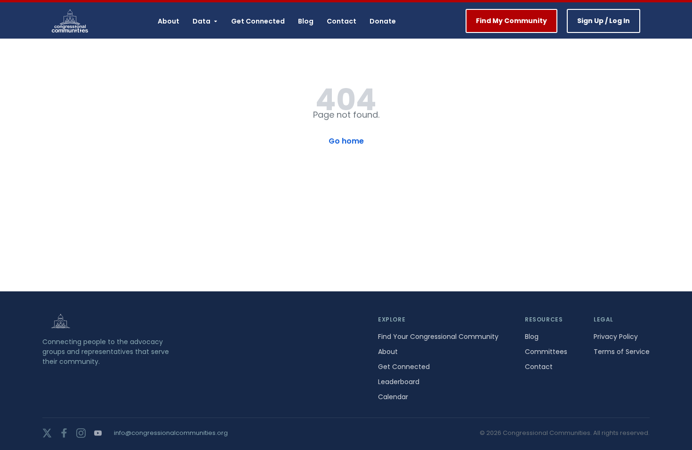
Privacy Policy (616, 336)
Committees (546, 351)
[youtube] (98, 433)
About (168, 21)
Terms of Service (622, 351)
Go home (346, 141)
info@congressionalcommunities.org (171, 432)
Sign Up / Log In (603, 20)
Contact (341, 21)
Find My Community (511, 20)
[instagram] (81, 433)
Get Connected (258, 21)
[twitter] (47, 433)
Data (201, 21)
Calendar (393, 397)
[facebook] (64, 433)
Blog (306, 21)
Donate (383, 21)
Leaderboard (398, 381)
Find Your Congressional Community (438, 336)
